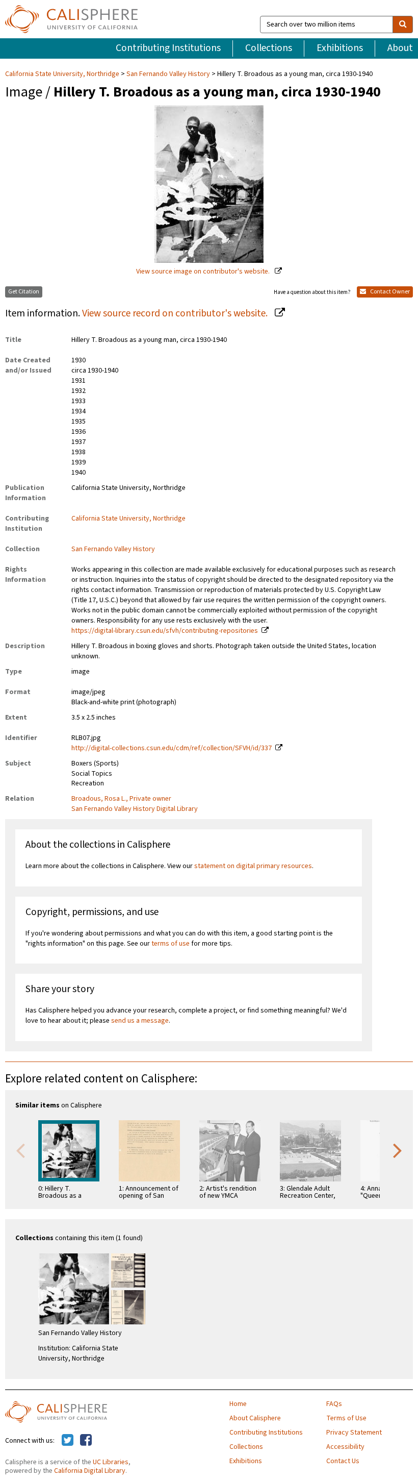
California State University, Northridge (63, 74)
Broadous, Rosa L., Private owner (121, 799)
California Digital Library (89, 1471)
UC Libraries (110, 1462)
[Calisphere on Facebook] (86, 1440)
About (400, 48)
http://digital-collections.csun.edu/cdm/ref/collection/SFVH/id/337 (171, 748)
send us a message (140, 1021)
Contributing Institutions (168, 48)
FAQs (334, 1404)
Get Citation (23, 291)
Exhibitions (340, 48)
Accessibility (345, 1446)
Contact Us (342, 1461)
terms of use (170, 944)
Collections (268, 48)
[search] (403, 24)
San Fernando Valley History (168, 74)
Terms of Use (346, 1418)
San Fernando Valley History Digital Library (134, 809)
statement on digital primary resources (253, 866)
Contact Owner (389, 291)
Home (238, 1404)
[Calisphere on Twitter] (67, 1440)
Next (398, 1150)
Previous (20, 1150)
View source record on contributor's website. (176, 313)
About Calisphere (255, 1418)
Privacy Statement (354, 1432)
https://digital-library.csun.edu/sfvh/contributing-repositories (164, 631)
